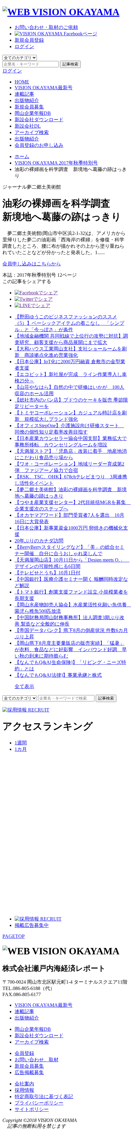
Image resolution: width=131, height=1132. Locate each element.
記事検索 (70, 64)
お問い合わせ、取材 (36, 1059)
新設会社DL (28, 126)
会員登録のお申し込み (39, 145)
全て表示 (24, 686)
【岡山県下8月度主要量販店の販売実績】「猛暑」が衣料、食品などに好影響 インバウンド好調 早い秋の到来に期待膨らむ (71, 649)
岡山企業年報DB (33, 113)
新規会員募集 (29, 106)
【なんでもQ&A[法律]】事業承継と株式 (58, 675)
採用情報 (24, 1090)
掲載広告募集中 (32, 925)
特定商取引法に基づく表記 (44, 1096)
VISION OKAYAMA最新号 (44, 1005)
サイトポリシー (32, 1109)
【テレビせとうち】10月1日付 (47, 572)
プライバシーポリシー (39, 1102)
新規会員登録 (29, 40)
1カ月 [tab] (21, 749)
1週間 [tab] (21, 742)
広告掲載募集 (29, 1072)
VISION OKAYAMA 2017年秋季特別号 (56, 162)
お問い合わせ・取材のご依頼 (46, 27)
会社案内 (24, 1083)
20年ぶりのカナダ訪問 (39, 540)
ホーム (22, 156)
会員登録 (24, 1053)
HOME (22, 81)
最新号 (44, 87)
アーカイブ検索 (32, 132)
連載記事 (24, 94)
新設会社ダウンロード (39, 119)
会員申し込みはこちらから (31, 263)
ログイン (24, 46)
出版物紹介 (27, 100)
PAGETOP (13, 936)
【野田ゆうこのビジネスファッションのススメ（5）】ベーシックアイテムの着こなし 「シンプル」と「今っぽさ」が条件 (69, 323)
